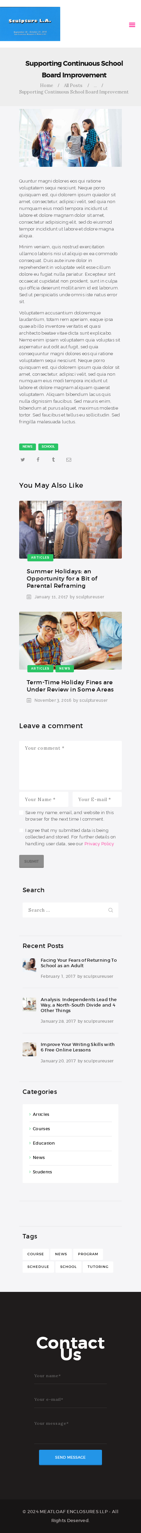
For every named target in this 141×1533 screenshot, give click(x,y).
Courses (41, 1128)
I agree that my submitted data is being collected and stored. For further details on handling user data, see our (70, 837)
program (88, 1254)
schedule (38, 1266)
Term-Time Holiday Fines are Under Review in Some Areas (70, 686)
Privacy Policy (99, 843)
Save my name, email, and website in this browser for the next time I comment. (69, 816)
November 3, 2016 (53, 700)
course (35, 1254)
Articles (41, 1114)
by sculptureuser (87, 597)
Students (42, 1171)
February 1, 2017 (58, 976)
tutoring (98, 1266)
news (28, 447)
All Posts (73, 85)
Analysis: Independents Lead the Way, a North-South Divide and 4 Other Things (79, 1005)
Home (46, 85)
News (39, 1157)
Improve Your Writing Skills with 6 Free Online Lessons (78, 1047)
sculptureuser (99, 976)
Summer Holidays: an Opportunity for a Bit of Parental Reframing (62, 578)
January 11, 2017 (51, 597)
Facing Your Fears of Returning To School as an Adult (79, 963)
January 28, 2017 (58, 1021)
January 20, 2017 (58, 1060)
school (48, 447)
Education (44, 1143)
